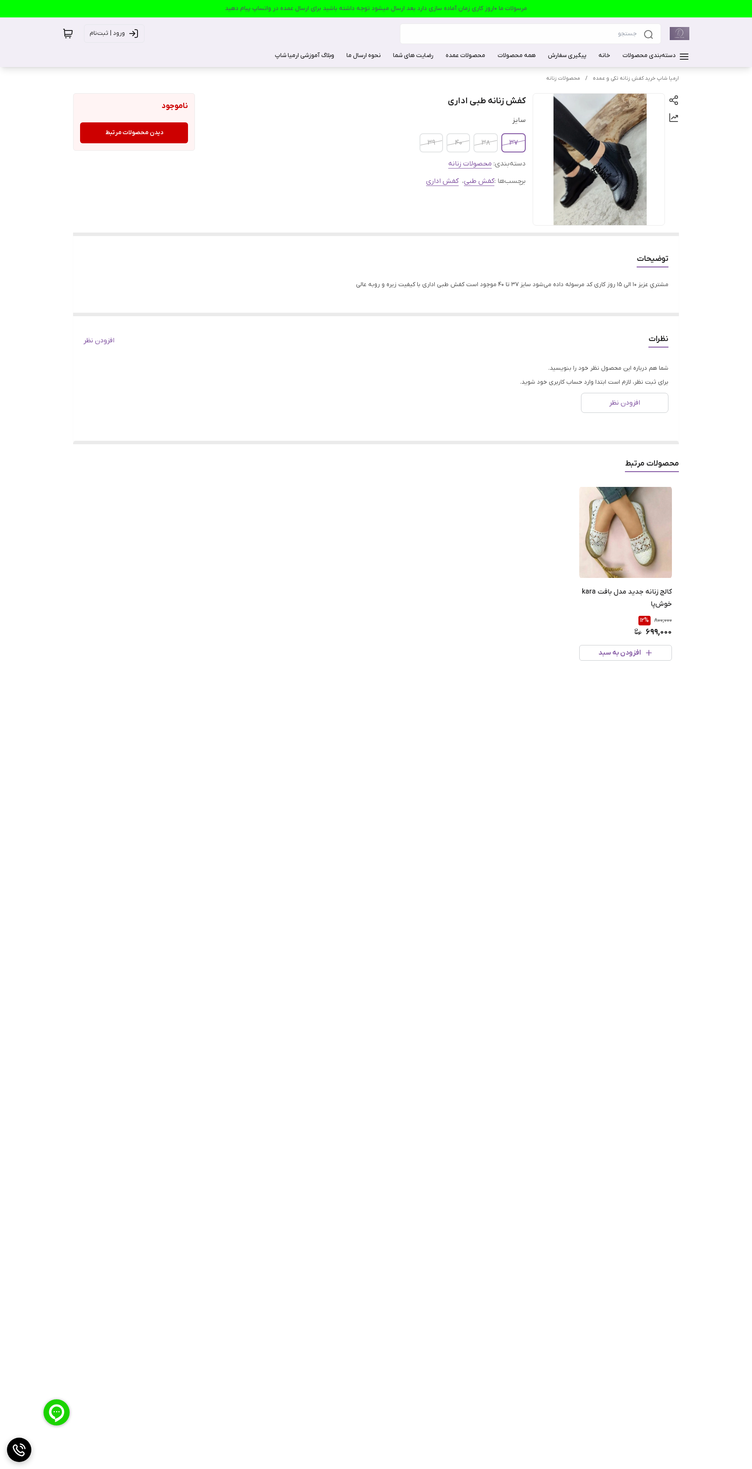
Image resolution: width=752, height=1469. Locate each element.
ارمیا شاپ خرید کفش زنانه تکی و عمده (636, 78)
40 (458, 142)
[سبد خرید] (68, 33)
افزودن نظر (99, 340)
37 (513, 142)
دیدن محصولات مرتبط (134, 132)
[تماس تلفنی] (19, 1450)
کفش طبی (479, 181)
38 (485, 142)
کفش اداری (442, 181)
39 (431, 142)
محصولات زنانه (563, 78)
